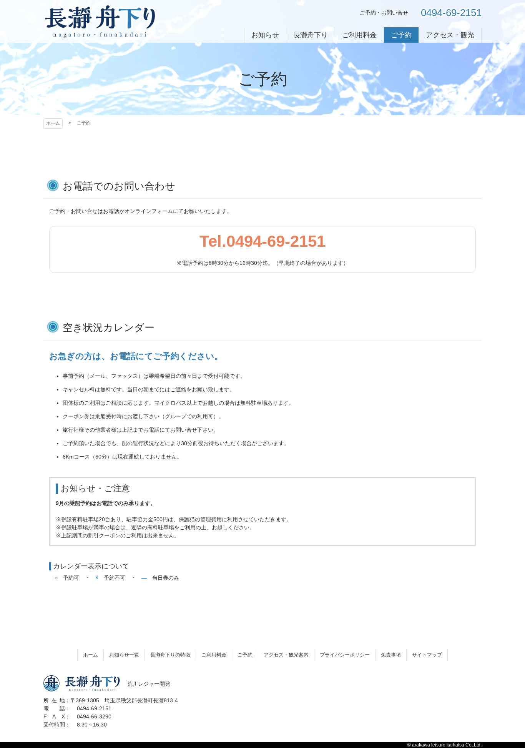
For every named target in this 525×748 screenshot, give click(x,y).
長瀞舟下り (99, 21)
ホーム (53, 123)
